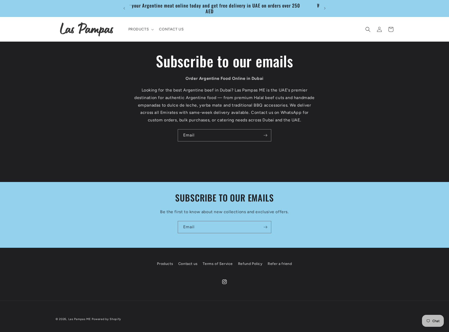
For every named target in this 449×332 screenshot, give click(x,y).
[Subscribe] (265, 135)
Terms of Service (218, 264)
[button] (140, 29)
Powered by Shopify (106, 319)
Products (165, 264)
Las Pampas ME (79, 319)
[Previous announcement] (124, 8)
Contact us (188, 264)
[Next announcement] (325, 8)
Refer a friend (280, 264)
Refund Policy (250, 264)
